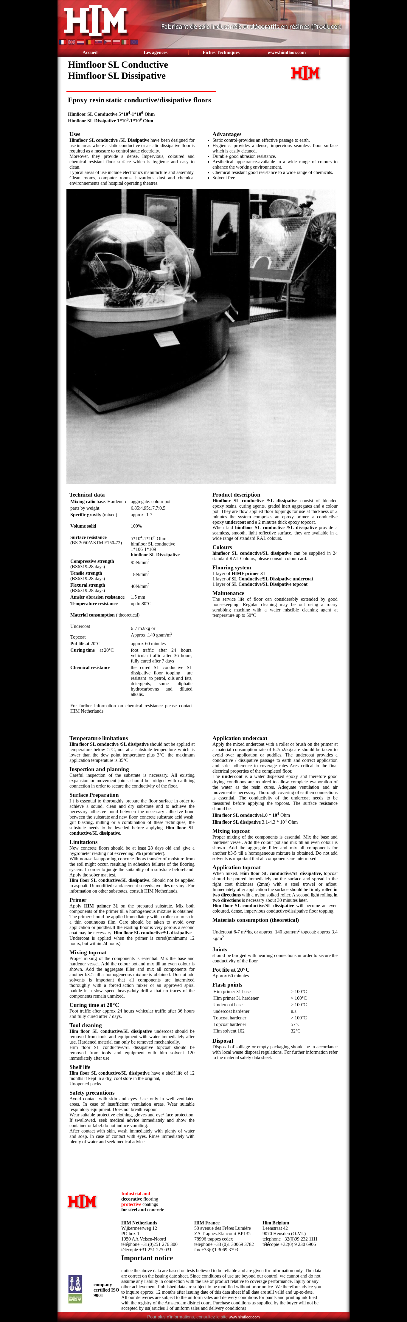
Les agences (155, 52)
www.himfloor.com (287, 52)
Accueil (90, 52)
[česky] (107, 43)
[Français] (63, 43)
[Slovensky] (98, 43)
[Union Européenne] (134, 43)
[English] (72, 43)
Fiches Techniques (221, 52)
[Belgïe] (90, 43)
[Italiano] (125, 43)
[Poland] (116, 43)
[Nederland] (81, 43)
